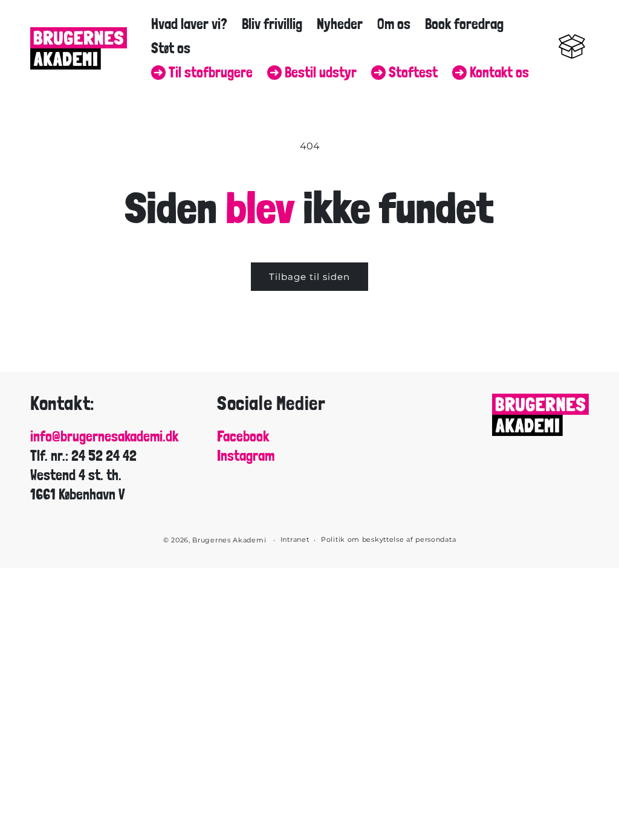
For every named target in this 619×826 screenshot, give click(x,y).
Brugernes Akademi (229, 540)
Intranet (295, 539)
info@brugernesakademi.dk (104, 436)
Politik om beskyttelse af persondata (388, 539)
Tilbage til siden (309, 276)
